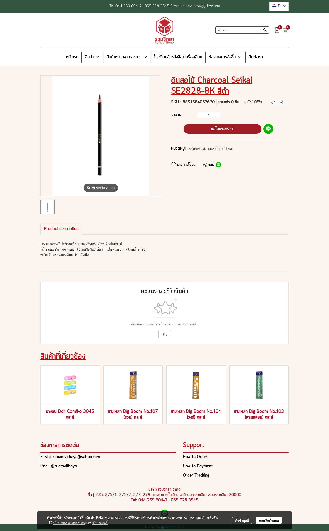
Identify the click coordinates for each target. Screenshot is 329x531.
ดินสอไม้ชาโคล (219, 148)
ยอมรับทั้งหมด (269, 520)
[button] (279, 6)
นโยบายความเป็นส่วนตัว (69, 523)
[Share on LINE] (218, 164)
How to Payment (198, 466)
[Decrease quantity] (200, 115)
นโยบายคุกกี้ (100, 523)
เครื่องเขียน (196, 148)
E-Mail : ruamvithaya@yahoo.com (70, 457)
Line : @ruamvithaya (58, 466)
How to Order (195, 457)
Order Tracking (196, 475)
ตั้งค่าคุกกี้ (242, 520)
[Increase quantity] (217, 115)
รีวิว (164, 334)
